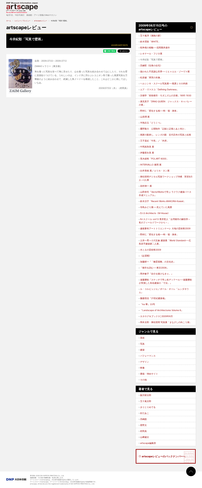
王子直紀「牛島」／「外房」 (154, 140)
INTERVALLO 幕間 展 (150, 164)
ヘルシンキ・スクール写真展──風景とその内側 (163, 83)
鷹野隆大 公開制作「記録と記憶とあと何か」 (163, 128)
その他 (143, 379)
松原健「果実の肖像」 (151, 77)
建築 (142, 349)
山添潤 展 (145, 116)
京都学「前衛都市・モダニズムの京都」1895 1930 (165, 95)
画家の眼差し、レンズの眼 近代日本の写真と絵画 (165, 134)
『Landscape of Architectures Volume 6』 (161, 310)
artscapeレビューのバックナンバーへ (163, 456)
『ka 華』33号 (147, 304)
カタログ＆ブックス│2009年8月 (156, 316)
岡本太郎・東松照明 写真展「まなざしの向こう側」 (166, 322)
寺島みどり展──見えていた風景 (156, 207)
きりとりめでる (148, 407)
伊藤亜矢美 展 (147, 152)
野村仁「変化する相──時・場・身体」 (159, 110)
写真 (142, 343)
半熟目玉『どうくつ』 (151, 122)
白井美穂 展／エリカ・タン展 (154, 170)
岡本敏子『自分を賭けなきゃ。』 (156, 273)
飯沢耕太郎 (145, 395)
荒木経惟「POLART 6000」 (154, 158)
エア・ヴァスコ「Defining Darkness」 (159, 89)
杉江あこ (144, 413)
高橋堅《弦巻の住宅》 (151, 65)
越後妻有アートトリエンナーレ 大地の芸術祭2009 (165, 228)
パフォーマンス (148, 355)
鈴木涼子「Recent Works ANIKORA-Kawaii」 (163, 201)
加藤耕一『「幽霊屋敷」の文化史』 (157, 261)
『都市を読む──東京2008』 (154, 267)
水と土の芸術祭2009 (150, 249)
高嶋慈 (143, 419)
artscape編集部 (148, 443)
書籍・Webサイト (149, 373)
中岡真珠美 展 (147, 146)
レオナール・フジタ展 (151, 53)
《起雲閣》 (145, 255)
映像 (142, 367)
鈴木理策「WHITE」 (150, 41)
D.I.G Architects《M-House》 (155, 213)
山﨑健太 (144, 437)
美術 (142, 337)
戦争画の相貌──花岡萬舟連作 (155, 47)
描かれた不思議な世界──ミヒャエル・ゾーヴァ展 (165, 71)
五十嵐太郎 (145, 401)
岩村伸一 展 (146, 186)
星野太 (143, 425)
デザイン (144, 361)
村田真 (143, 431)
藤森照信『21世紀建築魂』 (153, 298)
